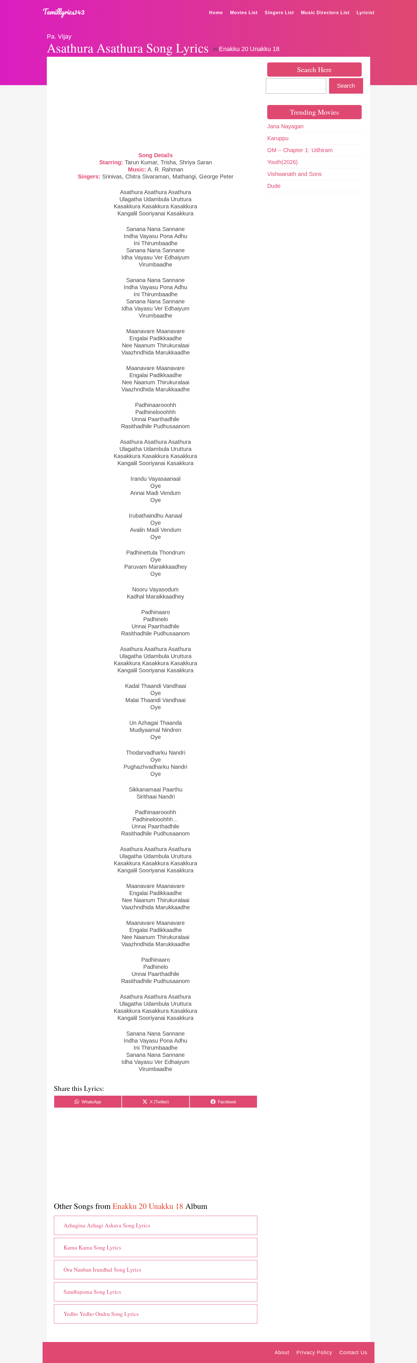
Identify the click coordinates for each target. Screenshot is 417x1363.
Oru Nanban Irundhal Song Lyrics (102, 1269)
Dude (274, 186)
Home (216, 12)
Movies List (244, 12)
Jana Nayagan (285, 126)
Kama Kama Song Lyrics (92, 1247)
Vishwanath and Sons (294, 174)
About (282, 1352)
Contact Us (353, 1352)
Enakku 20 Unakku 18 (249, 48)
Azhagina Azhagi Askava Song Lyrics (107, 1225)
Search (346, 86)
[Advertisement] (155, 103)
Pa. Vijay (59, 36)
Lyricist (365, 12)
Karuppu (277, 138)
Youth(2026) (282, 162)
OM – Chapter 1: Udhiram (300, 150)
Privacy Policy (314, 1352)
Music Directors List (325, 12)
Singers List (279, 12)
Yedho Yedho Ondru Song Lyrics (101, 1314)
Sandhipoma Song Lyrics (92, 1291)
